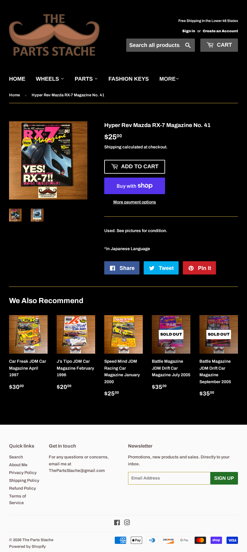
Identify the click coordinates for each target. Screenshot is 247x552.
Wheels (48, 79)
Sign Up (224, 478)
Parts (84, 79)
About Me (18, 465)
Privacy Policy (22, 472)
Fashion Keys (128, 79)
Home (17, 79)
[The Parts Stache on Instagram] (127, 523)
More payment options (134, 202)
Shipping (112, 147)
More (167, 79)
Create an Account (220, 31)
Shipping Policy (24, 480)
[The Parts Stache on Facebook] (117, 523)
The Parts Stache (37, 540)
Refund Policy (22, 488)
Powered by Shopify (27, 546)
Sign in (188, 31)
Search (16, 457)
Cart (223, 45)
